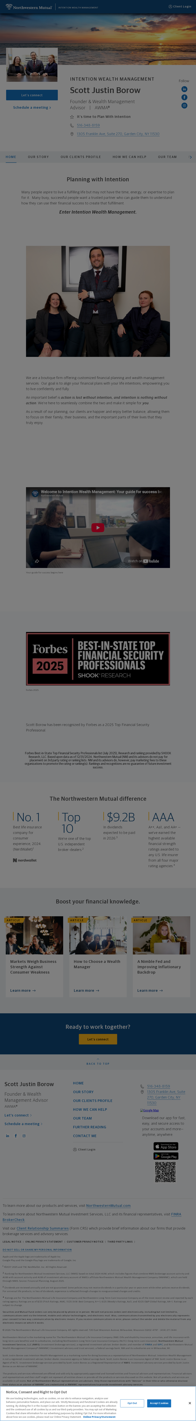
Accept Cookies (159, 1403)
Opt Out (132, 1403)
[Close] (190, 1403)
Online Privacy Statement (99, 1417)
